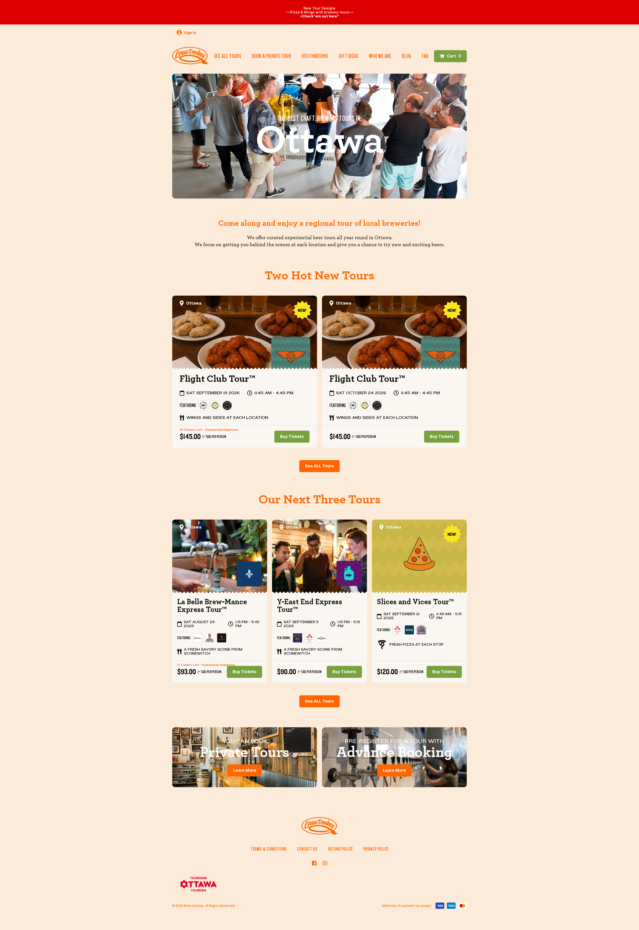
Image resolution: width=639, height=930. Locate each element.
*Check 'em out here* (319, 16)
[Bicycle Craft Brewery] (297, 638)
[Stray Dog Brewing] (321, 638)
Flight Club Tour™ (217, 379)
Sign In (189, 33)
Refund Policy (340, 849)
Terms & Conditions (269, 849)
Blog (406, 56)
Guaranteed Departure (221, 429)
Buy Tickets (292, 436)
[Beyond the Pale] (203, 405)
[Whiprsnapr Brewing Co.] (421, 630)
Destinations (315, 56)
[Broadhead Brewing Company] (215, 405)
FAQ (425, 56)
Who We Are (380, 56)
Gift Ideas (348, 56)
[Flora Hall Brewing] (227, 405)
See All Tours (227, 56)
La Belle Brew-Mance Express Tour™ (212, 606)
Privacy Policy (375, 849)
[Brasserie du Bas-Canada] (197, 638)
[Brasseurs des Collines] (209, 638)
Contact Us (307, 849)
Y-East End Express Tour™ (309, 606)
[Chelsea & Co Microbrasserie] (221, 638)
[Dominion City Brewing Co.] (309, 638)
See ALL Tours (319, 466)
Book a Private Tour (271, 56)
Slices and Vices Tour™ (415, 602)
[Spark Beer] (409, 630)
